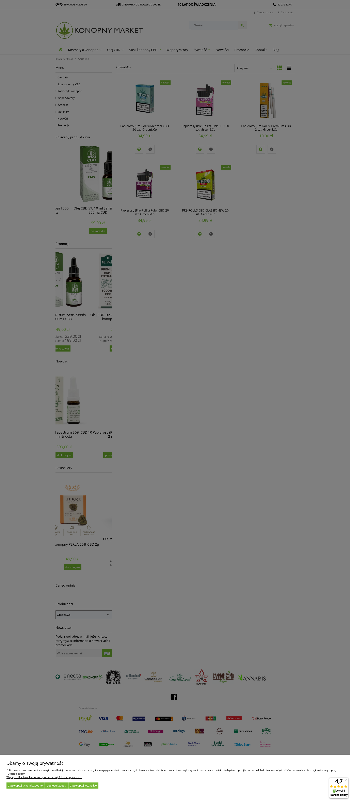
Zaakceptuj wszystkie (83, 785)
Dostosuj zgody (56, 785)
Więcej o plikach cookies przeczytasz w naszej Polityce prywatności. (44, 777)
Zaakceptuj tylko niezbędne (25, 785)
